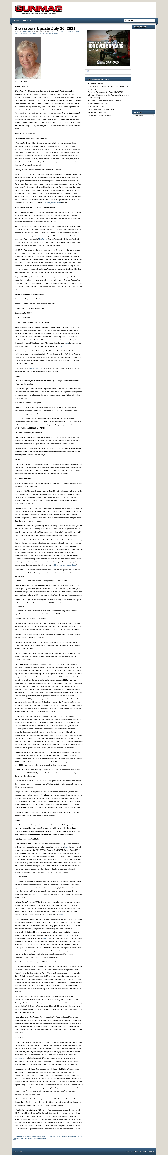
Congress (62, 31)
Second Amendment (52, 33)
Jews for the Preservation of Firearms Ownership (105, 101)
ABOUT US (27, 20)
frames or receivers (37, 368)
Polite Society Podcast (96, 106)
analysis (65, 935)
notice (45, 938)
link (60, 346)
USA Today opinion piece (52, 203)
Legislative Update (38, 33)
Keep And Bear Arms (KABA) (98, 104)
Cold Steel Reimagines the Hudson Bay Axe (66, 1137)
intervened (19, 1058)
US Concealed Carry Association (99, 115)
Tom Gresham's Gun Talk (97, 112)
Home (16, 20)
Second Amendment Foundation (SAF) (101, 109)
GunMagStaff (26, 31)
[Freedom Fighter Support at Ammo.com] (88, 72)
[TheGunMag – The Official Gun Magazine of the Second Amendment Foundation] (39, 13)
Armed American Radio (96, 83)
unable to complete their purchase (64, 565)
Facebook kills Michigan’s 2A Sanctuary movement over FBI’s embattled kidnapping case (29, 1138)
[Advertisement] (144, 69)
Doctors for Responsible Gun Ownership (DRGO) (105, 92)
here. (77, 236)
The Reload (43, 239)
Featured (70, 31)
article (60, 915)
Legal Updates (26, 33)
